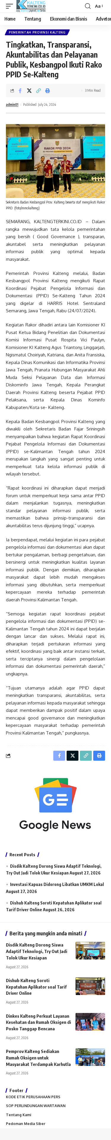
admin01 (12, 104)
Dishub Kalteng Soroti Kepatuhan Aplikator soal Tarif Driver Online (36, 987)
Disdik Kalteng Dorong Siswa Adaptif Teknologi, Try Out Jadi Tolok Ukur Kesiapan (36, 951)
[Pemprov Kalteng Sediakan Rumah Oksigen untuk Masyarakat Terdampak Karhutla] (90, 1057)
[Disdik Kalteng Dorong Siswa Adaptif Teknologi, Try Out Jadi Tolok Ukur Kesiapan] (90, 950)
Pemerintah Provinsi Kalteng (37, 32)
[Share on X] (29, 90)
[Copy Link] (38, 90)
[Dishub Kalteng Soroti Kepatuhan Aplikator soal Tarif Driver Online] (90, 986)
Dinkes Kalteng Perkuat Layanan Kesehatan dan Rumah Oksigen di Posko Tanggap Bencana (38, 1022)
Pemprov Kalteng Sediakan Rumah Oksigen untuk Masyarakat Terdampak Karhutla (38, 1058)
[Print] (48, 90)
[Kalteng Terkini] (31, 6)
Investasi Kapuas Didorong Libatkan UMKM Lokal (57, 884)
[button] (11, 6)
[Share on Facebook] (20, 90)
